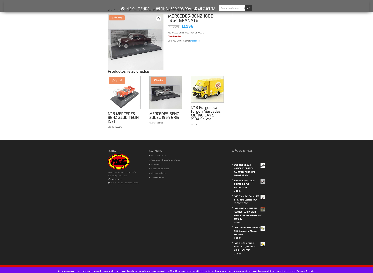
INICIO (130, 9)
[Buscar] (248, 8)
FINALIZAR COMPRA (175, 9)
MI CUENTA (206, 9)
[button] (158, 18)
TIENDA (144, 9)
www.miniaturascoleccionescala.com (124, 183)
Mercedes (195, 40)
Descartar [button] (310, 271)
